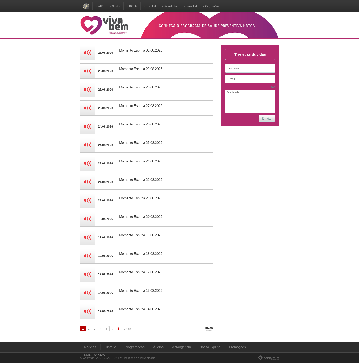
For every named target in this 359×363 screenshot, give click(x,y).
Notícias (90, 347)
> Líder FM (150, 6)
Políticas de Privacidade (139, 357)
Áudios (158, 347)
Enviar (267, 118)
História (110, 347)
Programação (135, 347)
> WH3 (99, 6)
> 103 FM (132, 6)
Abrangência (181, 347)
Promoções (237, 347)
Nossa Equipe (209, 347)
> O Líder (115, 6)
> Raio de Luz (170, 6)
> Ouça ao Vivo (211, 6)
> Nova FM (190, 6)
